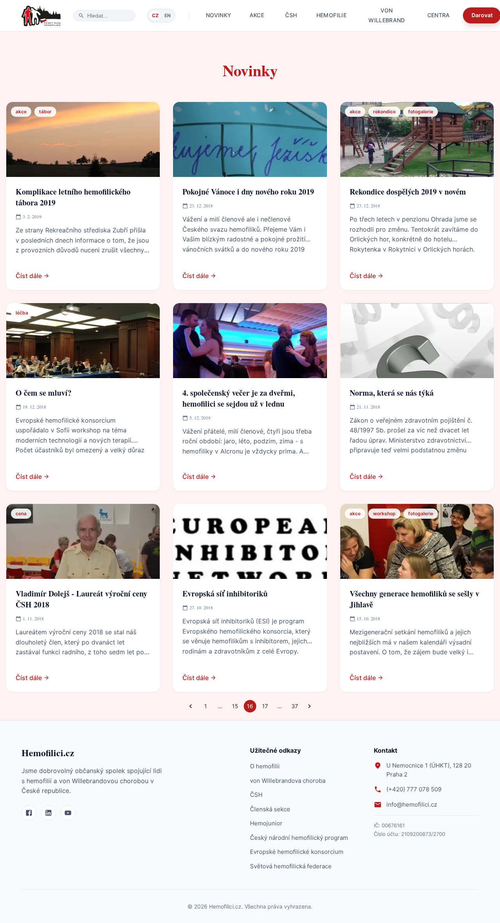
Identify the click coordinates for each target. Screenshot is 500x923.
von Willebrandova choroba (287, 780)
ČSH (291, 15)
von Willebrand (386, 15)
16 (250, 706)
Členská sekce (270, 809)
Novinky (218, 15)
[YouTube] (68, 812)
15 (235, 706)
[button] (21, 112)
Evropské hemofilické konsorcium (296, 851)
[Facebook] (28, 812)
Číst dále (29, 276)
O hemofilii (265, 766)
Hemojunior (266, 823)
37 (294, 706)
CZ (155, 15)
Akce (257, 15)
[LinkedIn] (48, 812)
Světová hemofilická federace (291, 866)
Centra (438, 15)
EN (167, 15)
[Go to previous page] (190, 706)
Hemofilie (331, 15)
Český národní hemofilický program (299, 837)
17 (265, 706)
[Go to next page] (309, 706)
